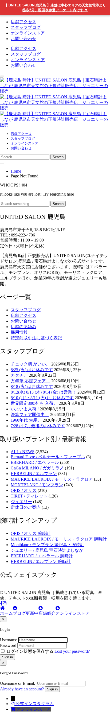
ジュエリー (21, 501)
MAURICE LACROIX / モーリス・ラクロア (52, 479)
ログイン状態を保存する (29, 651)
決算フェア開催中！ (30, 414)
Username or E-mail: (17, 683)
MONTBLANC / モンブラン (37, 485)
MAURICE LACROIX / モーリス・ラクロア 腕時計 (59, 539)
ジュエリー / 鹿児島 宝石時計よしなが (47, 550)
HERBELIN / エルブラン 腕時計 (41, 561)
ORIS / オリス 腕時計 (30, 533)
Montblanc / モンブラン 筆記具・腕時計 (47, 544)
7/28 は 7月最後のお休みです (38, 425)
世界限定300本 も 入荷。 (34, 403)
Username (8, 639)
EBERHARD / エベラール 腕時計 (42, 556)
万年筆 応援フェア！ (30, 381)
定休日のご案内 (26, 507)
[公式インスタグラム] (13, 703)
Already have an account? (22, 689)
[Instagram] (4, 603)
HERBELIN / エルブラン (34, 473)
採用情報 (19, 332)
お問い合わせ (23, 38)
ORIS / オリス (24, 490)
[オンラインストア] (14, 709)
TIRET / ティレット (29, 496)
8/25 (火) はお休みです (32, 369)
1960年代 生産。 (26, 420)
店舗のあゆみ (23, 326)
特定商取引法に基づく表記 (36, 338)
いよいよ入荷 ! (25, 409)
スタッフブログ (26, 27)
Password (8, 645)
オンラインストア (28, 33)
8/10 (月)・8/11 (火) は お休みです (42, 397)
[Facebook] (1, 603)
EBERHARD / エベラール (35, 462)
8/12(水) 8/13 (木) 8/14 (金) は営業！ (43, 392)
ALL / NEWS (22, 451)
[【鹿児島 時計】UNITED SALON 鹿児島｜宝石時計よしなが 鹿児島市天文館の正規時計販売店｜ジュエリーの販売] (55, 108)
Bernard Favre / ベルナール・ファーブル (48, 456)
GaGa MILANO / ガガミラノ (37, 468)
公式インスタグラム (34, 703)
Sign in (7, 657)
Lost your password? (72, 651)
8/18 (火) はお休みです (32, 386)
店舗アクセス (23, 22)
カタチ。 (19, 375)
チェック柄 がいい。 (30, 364)
